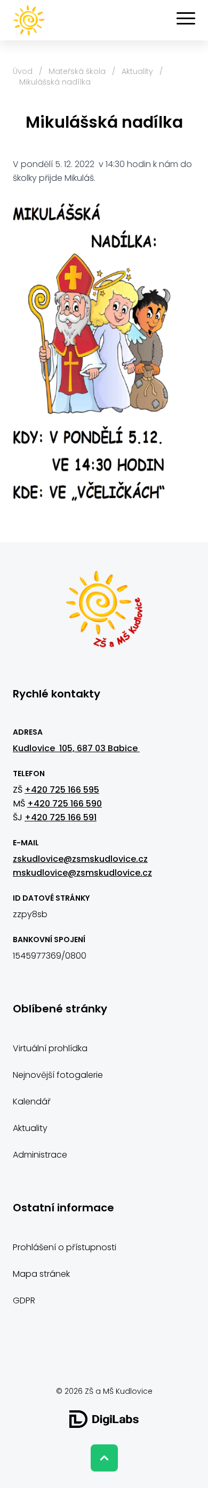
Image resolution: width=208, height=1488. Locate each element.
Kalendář (32, 1101)
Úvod (23, 71)
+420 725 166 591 (61, 817)
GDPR (24, 1300)
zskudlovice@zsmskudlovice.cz (80, 859)
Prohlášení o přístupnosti (64, 1247)
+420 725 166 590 (64, 803)
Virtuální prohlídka (50, 1048)
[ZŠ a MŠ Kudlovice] (104, 614)
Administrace (40, 1155)
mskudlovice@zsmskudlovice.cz (82, 873)
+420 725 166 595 (62, 790)
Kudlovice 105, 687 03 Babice (76, 748)
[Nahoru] (104, 1458)
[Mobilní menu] (186, 18)
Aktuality (137, 71)
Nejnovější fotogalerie (58, 1075)
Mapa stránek (41, 1274)
